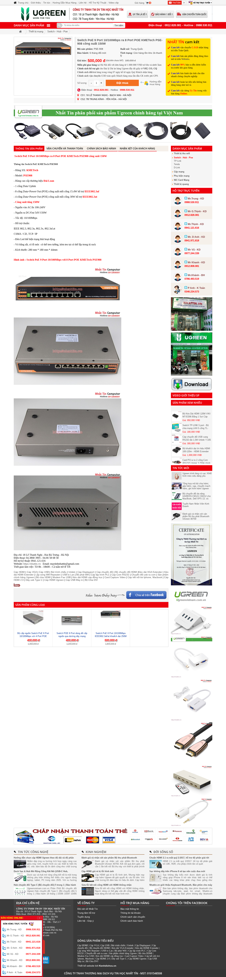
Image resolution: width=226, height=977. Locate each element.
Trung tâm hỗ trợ (86, 913)
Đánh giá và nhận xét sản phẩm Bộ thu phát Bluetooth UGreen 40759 (195, 516)
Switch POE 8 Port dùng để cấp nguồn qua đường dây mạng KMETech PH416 (72, 636)
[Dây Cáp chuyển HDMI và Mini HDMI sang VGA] (191, 720)
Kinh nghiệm (96, 852)
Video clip (114, 2)
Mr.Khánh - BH (23, 966)
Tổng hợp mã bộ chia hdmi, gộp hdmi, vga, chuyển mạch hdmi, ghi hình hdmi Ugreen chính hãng (196, 487)
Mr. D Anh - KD (23, 947)
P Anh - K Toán (23, 972)
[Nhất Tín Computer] (113, 13)
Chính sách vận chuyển (132, 916)
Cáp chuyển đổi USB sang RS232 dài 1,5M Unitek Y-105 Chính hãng (196, 431)
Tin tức (46, 2)
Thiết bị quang (181, 184)
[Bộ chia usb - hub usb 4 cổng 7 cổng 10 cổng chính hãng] (191, 633)
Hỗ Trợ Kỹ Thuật (97, 2)
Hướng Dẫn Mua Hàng (64, 2)
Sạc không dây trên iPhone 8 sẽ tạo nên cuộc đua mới (177, 871)
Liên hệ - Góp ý (85, 920)
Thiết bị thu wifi (182, 153)
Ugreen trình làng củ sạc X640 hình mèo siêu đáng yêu (197, 474)
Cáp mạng (179, 171)
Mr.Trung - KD (23, 929)
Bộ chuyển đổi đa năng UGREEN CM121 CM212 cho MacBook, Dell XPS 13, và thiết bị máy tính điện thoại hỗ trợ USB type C (196, 498)
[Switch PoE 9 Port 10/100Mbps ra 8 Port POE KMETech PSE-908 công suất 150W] (43, 66)
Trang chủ (23, 2)
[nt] (191, 375)
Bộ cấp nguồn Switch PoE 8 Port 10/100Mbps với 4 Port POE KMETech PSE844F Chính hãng (33, 636)
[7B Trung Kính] (191, 330)
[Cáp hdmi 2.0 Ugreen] (191, 763)
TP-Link (177, 161)
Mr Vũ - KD (23, 954)
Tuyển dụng (83, 916)
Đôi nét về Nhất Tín (87, 909)
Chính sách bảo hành (131, 920)
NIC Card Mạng (181, 180)
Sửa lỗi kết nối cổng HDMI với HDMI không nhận (107, 885)
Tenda (177, 164)
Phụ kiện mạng (181, 176)
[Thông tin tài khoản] (113, 836)
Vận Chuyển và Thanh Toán (64, 148)
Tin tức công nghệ (33, 852)
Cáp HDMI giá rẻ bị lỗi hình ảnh (98, 871)
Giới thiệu (36, 2)
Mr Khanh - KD (23, 960)
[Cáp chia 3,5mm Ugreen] (191, 825)
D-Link (177, 167)
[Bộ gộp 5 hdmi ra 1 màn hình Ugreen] (191, 795)
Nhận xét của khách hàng (137, 148)
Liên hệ (83, 2)
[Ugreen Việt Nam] (191, 603)
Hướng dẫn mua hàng (155, 83)
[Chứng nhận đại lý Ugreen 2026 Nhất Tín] (191, 584)
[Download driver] (191, 390)
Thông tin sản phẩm (29, 148)
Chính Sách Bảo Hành (101, 148)
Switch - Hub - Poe (183, 157)
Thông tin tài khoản (130, 913)
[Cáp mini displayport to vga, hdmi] (191, 676)
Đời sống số (163, 852)
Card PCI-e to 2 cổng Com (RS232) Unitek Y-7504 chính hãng (196, 454)
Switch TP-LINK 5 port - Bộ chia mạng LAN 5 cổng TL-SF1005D (195, 420)
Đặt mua (122, 83)
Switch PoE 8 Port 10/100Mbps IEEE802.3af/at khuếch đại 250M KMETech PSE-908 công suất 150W (110, 636)
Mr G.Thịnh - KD (23, 935)
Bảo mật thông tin (129, 909)
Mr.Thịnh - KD (23, 941)
